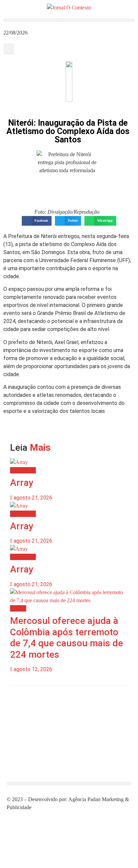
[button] (69, 20)
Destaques (23, 470)
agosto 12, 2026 (32, 669)
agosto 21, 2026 (32, 498)
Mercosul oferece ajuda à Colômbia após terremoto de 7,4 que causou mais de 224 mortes (66, 637)
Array (21, 482)
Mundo (18, 608)
